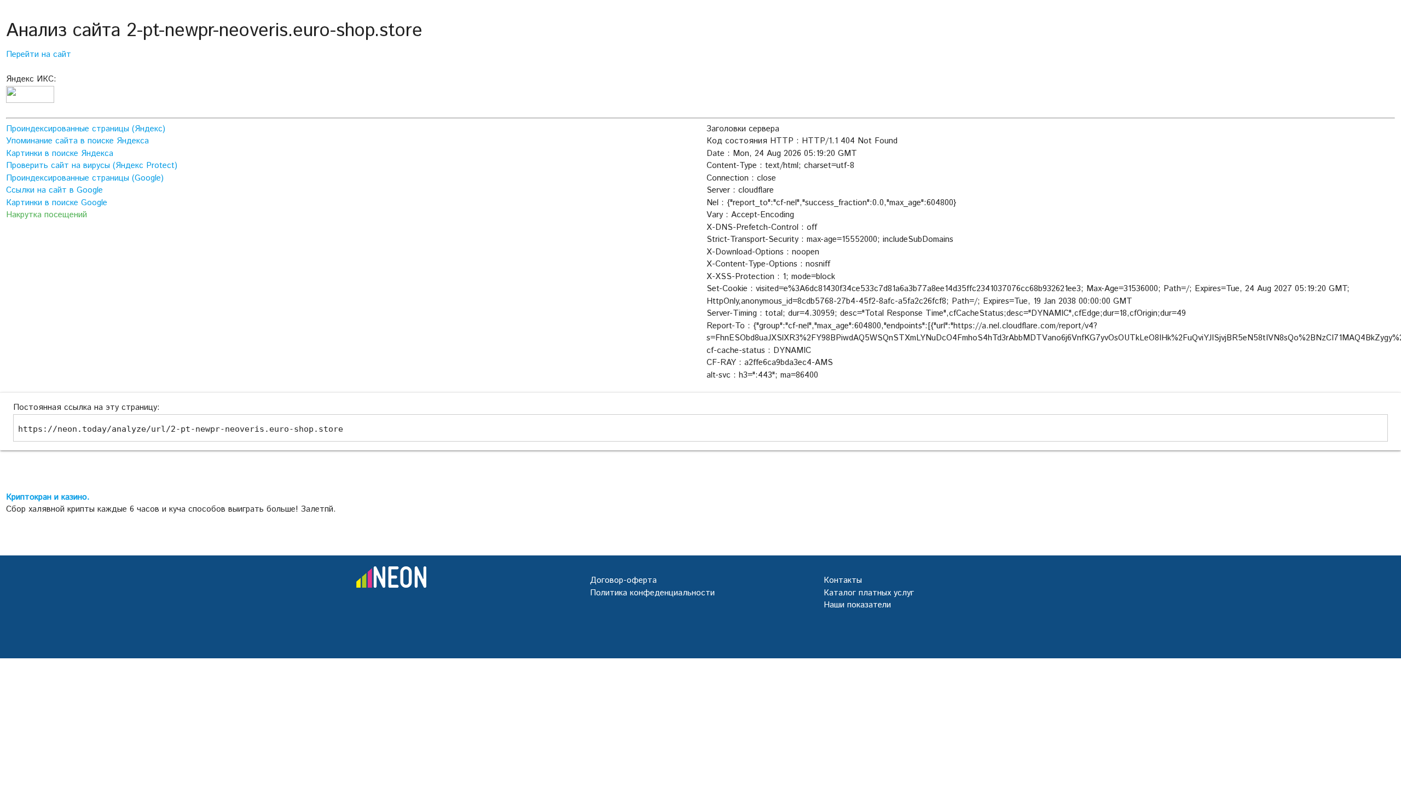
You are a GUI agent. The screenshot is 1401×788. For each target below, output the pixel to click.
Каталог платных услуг (869, 593)
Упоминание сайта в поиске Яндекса (77, 141)
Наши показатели (857, 605)
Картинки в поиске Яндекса (59, 153)
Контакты (843, 580)
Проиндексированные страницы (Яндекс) (85, 129)
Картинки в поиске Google (56, 202)
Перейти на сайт (38, 54)
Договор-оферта (623, 580)
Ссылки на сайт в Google (54, 190)
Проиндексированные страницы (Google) (85, 178)
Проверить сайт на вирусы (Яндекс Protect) (91, 165)
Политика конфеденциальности (652, 593)
